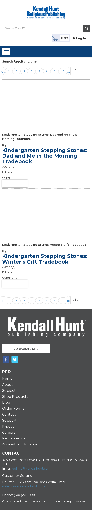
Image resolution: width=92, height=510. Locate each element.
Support (9, 420)
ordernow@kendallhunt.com (23, 486)
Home (7, 378)
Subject (9, 391)
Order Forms (13, 408)
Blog (6, 402)
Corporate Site (25, 349)
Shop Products (15, 397)
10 (63, 71)
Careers (8, 432)
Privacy (8, 426)
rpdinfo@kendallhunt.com (31, 468)
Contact (9, 414)
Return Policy (14, 438)
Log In (81, 38)
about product (15, 183)
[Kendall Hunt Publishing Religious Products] (46, 10)
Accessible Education (20, 444)
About (7, 384)
